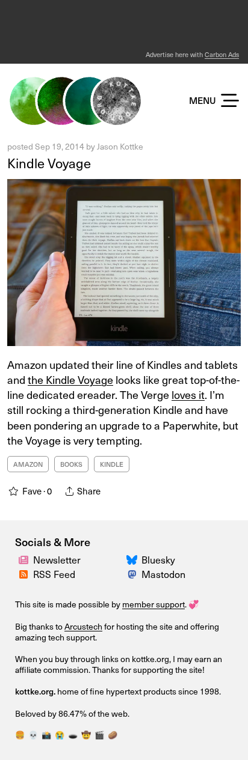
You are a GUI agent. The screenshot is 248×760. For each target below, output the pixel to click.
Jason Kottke (120, 146)
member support (153, 604)
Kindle (111, 464)
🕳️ (73, 734)
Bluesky (158, 559)
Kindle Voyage (49, 162)
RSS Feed (54, 574)
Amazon (28, 464)
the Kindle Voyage (70, 379)
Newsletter (57, 559)
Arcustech (83, 626)
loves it (188, 394)
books (71, 464)
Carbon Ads (222, 54)
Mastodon (163, 574)
